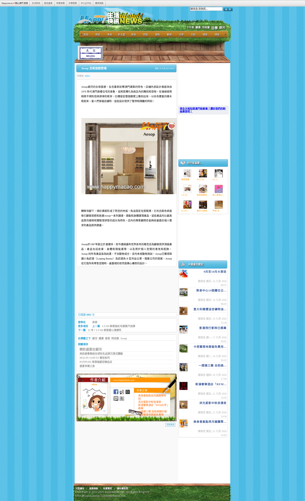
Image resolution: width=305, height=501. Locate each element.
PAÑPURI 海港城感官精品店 (96, 362)
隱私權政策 (122, 488)
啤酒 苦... (217, 211)
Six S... (216, 179)
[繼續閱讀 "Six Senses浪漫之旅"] (219, 173)
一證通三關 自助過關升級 (152, 411)
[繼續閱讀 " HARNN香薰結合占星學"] (187, 205)
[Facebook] (116, 391)
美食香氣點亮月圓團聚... (210, 421)
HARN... (185, 211)
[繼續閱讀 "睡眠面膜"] (187, 173)
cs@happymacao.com (113, 495)
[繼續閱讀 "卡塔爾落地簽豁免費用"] (183, 348)
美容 (94, 322)
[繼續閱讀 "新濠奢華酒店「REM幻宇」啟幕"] (183, 386)
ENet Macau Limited (87, 495)
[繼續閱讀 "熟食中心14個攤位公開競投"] (183, 292)
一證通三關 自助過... (213, 365)
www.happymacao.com (123, 380)
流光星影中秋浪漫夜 (149, 402)
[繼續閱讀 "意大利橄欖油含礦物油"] (183, 311)
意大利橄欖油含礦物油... (210, 309)
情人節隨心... (219, 195)
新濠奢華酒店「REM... (211, 384)
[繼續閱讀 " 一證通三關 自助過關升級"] (183, 367)
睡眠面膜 (185, 179)
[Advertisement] (161, 53)
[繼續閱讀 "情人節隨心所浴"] (219, 189)
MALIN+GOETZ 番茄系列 (95, 357)
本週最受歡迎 (195, 264)
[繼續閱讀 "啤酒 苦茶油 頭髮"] (219, 205)
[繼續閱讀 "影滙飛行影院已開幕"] (183, 330)
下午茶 (190, 27)
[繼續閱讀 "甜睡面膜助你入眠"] (203, 189)
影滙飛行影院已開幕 (213, 328)
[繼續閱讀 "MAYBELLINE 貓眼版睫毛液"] (203, 173)
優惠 (198, 27)
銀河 (222, 27)
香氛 (107, 338)
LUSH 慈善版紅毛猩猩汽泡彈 (118, 326)
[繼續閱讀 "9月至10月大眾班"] (183, 273)
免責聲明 (107, 488)
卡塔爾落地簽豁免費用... (210, 346)
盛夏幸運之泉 (87, 366)
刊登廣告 (79, 488)
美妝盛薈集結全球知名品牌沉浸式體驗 (101, 353)
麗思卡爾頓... (203, 211)
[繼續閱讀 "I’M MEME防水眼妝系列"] (187, 189)
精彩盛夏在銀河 (91, 349)
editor (87, 76)
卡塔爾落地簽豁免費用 (151, 414)
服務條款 (93, 488)
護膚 (101, 338)
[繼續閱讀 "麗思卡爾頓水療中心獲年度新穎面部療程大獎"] (203, 205)
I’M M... (185, 195)
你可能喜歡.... (194, 163)
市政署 (206, 27)
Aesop (123, 338)
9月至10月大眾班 (215, 271)
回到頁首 (170, 425)
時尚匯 (115, 338)
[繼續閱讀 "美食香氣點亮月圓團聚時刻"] (183, 423)
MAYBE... (201, 179)
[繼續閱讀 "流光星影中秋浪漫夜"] (183, 405)
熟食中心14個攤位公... (211, 290)
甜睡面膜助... (203, 195)
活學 (214, 28)
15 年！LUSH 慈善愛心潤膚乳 (105, 330)
